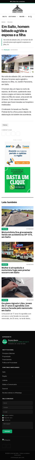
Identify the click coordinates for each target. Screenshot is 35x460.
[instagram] (4, 446)
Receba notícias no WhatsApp (12, 393)
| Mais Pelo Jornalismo (17, 1)
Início (3, 22)
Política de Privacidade (9, 362)
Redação (7, 50)
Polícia (10, 22)
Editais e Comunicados (9, 384)
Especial (5, 388)
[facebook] (9, 446)
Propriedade (6, 356)
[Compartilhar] (3, 134)
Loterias (4, 380)
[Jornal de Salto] (17, 9)
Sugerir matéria (8, 415)
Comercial (7, 420)
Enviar (7, 431)
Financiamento (7, 359)
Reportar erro (8, 417)
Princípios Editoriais (8, 353)
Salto (4, 16)
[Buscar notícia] (31, 16)
